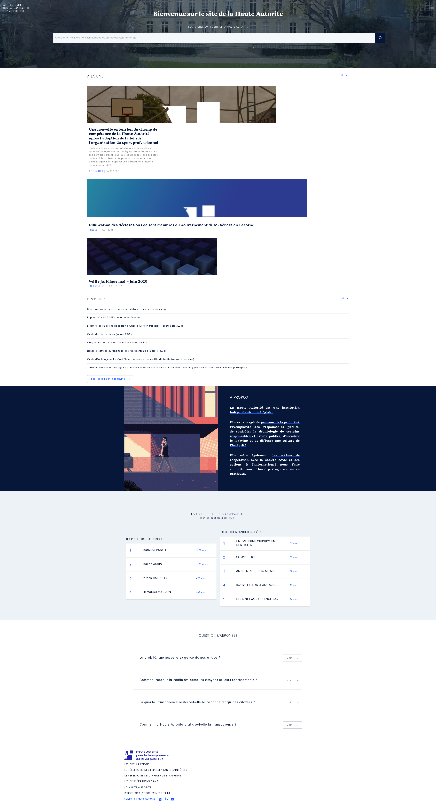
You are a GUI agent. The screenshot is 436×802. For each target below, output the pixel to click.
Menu (432, 8)
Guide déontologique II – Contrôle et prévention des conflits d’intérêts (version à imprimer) (140, 359)
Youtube (172, 799)
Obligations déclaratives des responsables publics (117, 342)
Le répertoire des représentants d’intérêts (155, 770)
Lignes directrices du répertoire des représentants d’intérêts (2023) (126, 351)
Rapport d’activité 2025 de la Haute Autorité (113, 317)
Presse (93, 230)
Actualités (96, 171)
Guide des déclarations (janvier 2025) (109, 334)
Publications (97, 286)
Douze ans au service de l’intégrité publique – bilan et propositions (126, 309)
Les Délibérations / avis (141, 781)
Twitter (160, 799)
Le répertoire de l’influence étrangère (152, 775)
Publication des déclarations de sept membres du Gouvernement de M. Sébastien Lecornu (171, 225)
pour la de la (16, 8)
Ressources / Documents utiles (147, 793)
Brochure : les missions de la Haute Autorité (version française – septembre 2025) (135, 326)
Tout (341, 75)
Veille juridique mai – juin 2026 (118, 281)
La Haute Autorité (137, 787)
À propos (239, 398)
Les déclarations (137, 764)
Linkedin (166, 798)
